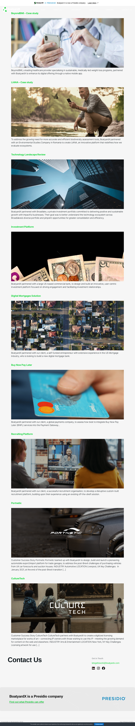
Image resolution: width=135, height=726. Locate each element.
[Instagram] (98, 668)
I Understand (99, 724)
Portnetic (16, 503)
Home (43, 10)
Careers (110, 10)
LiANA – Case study (22, 82)
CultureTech (18, 578)
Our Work (93, 10)
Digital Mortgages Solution (26, 295)
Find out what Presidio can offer (26, 702)
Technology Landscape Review (28, 154)
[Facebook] (103, 668)
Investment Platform (22, 226)
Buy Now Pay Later (21, 364)
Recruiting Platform (22, 434)
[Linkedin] (93, 668)
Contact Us (126, 10)
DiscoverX (76, 10)
